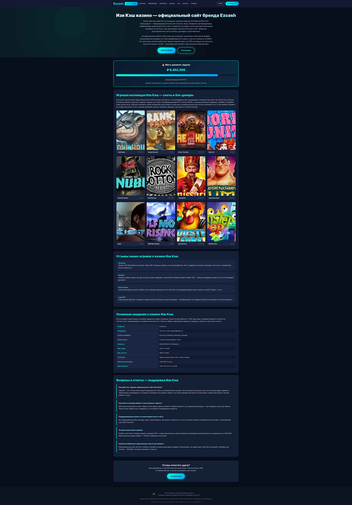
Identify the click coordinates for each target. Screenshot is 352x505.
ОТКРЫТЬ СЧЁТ (232, 3)
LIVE (178, 3)
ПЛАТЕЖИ (142, 3)
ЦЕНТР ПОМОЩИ (131, 3)
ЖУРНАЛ (172, 3)
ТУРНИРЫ (194, 3)
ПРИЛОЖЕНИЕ (152, 3)
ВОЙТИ (221, 3)
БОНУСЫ (185, 3)
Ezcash (118, 3)
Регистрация (186, 50)
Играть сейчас (166, 50)
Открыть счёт (176, 476)
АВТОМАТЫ (163, 3)
